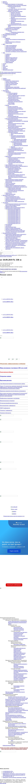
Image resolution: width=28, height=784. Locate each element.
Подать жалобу (14, 551)
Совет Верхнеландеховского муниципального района (12, 383)
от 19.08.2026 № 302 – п (8, 772)
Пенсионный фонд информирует (7, 405)
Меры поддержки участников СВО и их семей (13, 368)
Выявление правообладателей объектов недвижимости (13, 391)
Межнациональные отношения (7, 400)
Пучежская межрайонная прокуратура (9, 403)
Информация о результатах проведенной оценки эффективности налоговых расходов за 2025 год (14, 774)
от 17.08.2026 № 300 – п (8, 776)
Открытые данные (5, 376)
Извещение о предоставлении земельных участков (14, 777)
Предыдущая (3, 256)
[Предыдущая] (0, 335)
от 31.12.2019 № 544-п (8, 314)
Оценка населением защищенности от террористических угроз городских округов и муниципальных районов (14, 748)
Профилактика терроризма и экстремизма (9, 398)
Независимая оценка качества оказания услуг (14, 516)
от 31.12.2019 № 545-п (8, 299)
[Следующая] (1, 335)
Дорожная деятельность (5, 412)
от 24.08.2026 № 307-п (8, 771)
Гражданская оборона (6, 372)
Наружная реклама (6, 380)
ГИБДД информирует (5, 408)
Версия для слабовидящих (14, 584)
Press (1, 271)
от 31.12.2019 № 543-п (8, 330)
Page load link (3, 783)
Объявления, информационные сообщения (12, 363)
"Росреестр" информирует (6, 410)
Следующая (9, 256)
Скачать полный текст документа (8, 269)
